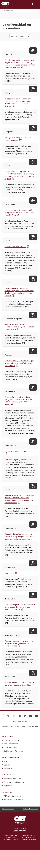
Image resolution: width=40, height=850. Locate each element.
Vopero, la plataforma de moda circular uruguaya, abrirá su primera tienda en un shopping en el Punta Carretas (19, 292)
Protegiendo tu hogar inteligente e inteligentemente (19, 138)
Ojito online (9, 573)
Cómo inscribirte (10, 747)
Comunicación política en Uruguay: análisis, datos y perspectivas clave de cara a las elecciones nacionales (19, 536)
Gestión (7, 765)
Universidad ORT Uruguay (5, 4)
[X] (8, 716)
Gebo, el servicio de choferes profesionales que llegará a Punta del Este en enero (19, 327)
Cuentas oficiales (20, 721)
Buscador (32, 4)
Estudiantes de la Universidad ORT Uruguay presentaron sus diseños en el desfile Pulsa (19, 212)
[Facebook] (3, 716)
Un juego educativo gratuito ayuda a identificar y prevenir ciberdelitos (19, 683)
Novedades (8, 10)
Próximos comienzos (12, 740)
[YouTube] (30, 716)
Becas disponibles (11, 744)
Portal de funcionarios (13, 778)
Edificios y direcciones (12, 796)
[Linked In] (25, 716)
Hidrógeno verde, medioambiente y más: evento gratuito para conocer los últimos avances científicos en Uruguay (20, 102)
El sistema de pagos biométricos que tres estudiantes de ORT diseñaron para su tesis (19, 363)
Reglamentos (9, 786)
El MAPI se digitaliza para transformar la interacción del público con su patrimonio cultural (20, 607)
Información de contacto (13, 799)
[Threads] (14, 716)
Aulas (6, 761)
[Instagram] (19, 716)
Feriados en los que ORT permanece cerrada (20, 726)
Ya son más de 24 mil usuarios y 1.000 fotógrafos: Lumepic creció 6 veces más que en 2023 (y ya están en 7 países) (19, 401)
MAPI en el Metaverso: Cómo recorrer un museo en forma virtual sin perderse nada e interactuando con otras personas (20, 499)
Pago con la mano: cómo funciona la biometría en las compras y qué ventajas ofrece (19, 643)
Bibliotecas (8, 768)
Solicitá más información (13, 751)
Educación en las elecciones (15, 247)
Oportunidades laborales (14, 782)
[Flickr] (36, 716)
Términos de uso (8, 809)
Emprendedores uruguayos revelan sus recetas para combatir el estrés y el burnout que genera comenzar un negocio (19, 175)
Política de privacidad (30, 809)
